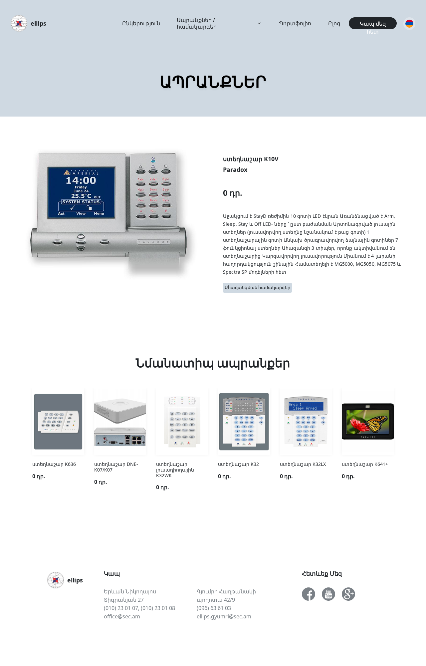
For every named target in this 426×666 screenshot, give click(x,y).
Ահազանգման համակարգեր (257, 287)
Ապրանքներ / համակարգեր (197, 23)
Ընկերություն (141, 23)
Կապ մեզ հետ (373, 24)
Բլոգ (334, 23)
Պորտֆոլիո (295, 23)
